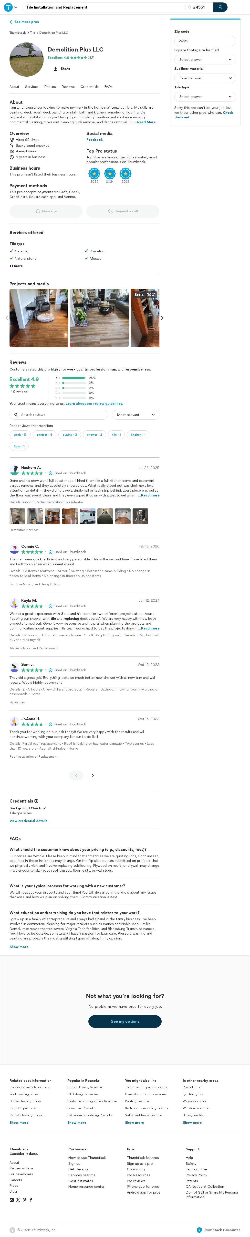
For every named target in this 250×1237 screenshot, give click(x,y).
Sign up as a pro (140, 1164)
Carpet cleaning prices (26, 1115)
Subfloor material (189, 69)
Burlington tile (193, 1115)
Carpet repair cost (23, 1108)
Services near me (81, 1175)
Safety (191, 1164)
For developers (21, 1174)
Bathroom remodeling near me (147, 1108)
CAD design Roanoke (82, 1094)
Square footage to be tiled (196, 50)
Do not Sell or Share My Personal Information (212, 1194)
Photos (50, 87)
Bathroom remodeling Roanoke (89, 1115)
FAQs (108, 87)
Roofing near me (137, 1101)
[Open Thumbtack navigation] (11, 7)
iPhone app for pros (143, 1187)
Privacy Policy (196, 1175)
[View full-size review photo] (17, 516)
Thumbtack (18, 32)
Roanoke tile (192, 1087)
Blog (13, 1191)
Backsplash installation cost (30, 1087)
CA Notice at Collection (205, 1187)
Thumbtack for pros (143, 1158)
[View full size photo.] (39, 318)
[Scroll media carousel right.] (162, 318)
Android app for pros (143, 1192)
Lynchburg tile (193, 1094)
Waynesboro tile (194, 1101)
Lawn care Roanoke (81, 1108)
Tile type (181, 87)
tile (32, 32)
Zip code (181, 32)
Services (32, 87)
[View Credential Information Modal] (36, 801)
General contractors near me (146, 1094)
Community (136, 1169)
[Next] (92, 775)
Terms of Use (196, 1169)
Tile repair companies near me (146, 1087)
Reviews (68, 87)
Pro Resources (138, 1175)
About (14, 87)
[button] (27, 59)
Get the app (78, 1169)
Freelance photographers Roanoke (92, 1101)
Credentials (90, 87)
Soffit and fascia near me (143, 1115)
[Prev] (76, 775)
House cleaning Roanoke (85, 1087)
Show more (19, 1123)
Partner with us (21, 1168)
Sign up (74, 1164)
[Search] (220, 7)
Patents (192, 1181)
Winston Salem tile (196, 1108)
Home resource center (86, 1187)
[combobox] (103, 7)
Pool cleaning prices (24, 1094)
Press (14, 1186)
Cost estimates (80, 1181)
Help (189, 1158)
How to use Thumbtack (87, 1158)
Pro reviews (136, 1181)
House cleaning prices (25, 1101)
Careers (16, 1180)
